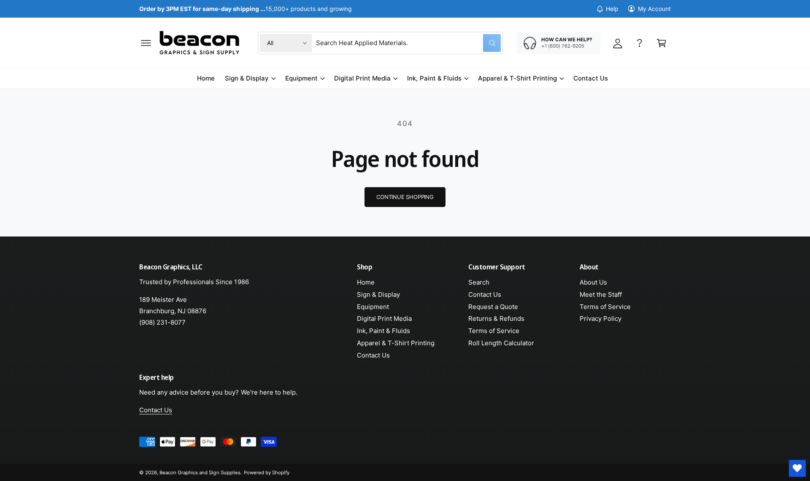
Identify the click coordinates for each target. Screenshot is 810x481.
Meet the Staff (601, 294)
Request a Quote (493, 307)
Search (478, 282)
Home (366, 282)
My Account (654, 8)
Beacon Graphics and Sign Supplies (199, 473)
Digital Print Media (362, 78)
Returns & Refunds (496, 318)
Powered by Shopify (266, 473)
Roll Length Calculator (501, 343)
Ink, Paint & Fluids (434, 78)
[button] (146, 43)
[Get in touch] (640, 43)
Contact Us (373, 355)
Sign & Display (247, 78)
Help (612, 8)
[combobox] (408, 43)
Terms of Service (493, 331)
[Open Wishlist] (797, 468)
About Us (593, 282)
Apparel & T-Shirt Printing (517, 78)
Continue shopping (405, 196)
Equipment (301, 78)
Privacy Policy (600, 318)
